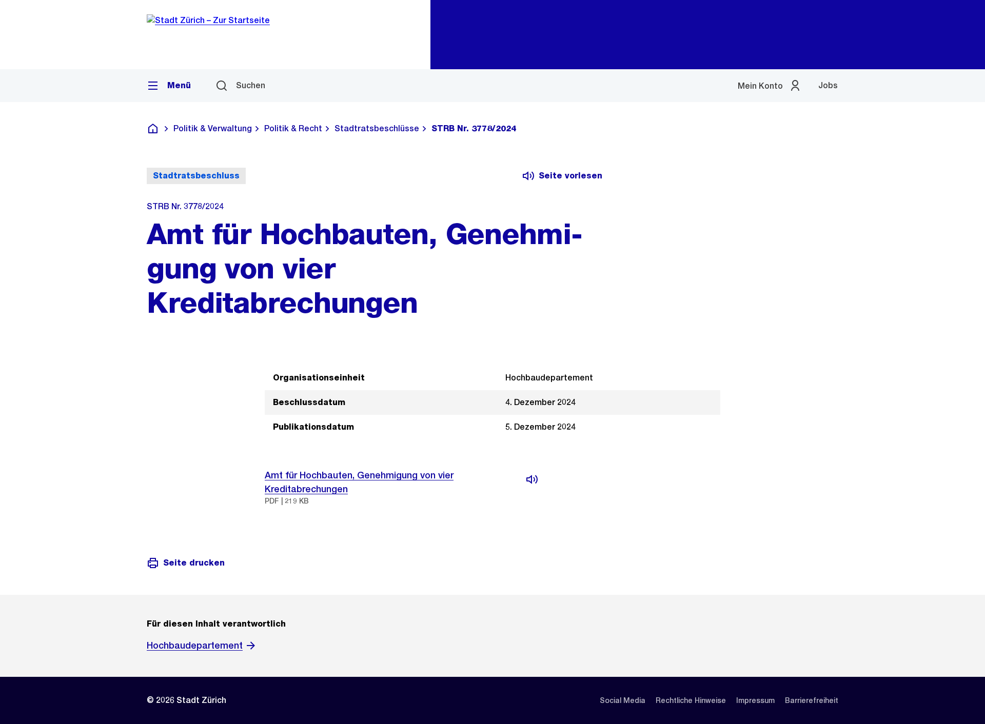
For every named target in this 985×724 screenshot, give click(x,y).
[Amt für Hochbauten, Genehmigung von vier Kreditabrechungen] (532, 479)
